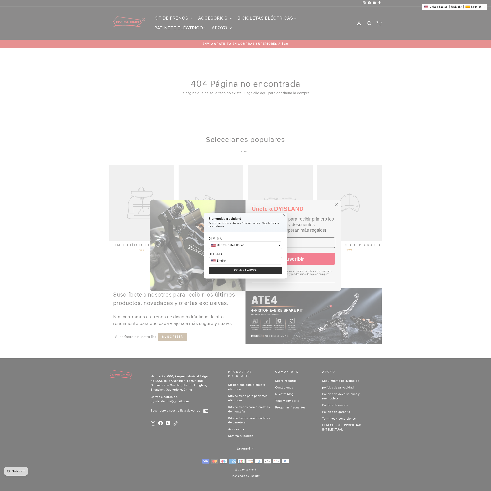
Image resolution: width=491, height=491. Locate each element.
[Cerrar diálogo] (284, 215)
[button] (454, 7)
